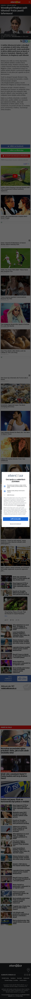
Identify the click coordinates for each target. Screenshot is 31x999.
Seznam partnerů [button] (21, 505)
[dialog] (15, 499)
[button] (16, 495)
